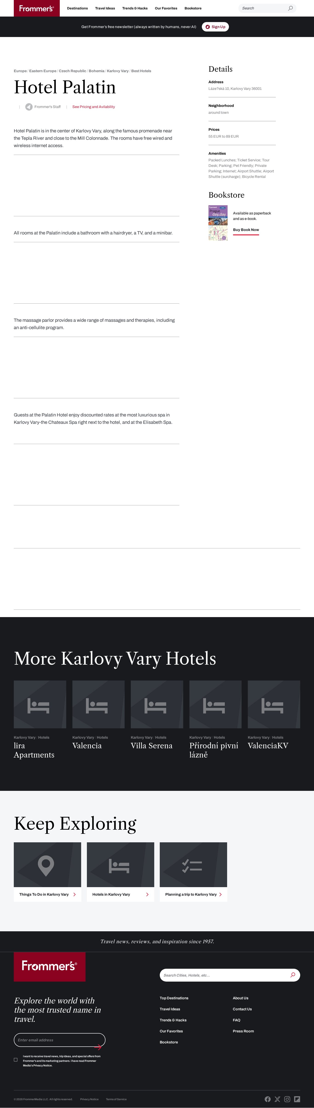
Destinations (77, 8)
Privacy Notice (89, 1099)
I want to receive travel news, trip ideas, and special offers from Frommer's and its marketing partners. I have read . (61, 1061)
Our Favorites (166, 8)
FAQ (236, 1020)
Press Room (243, 1031)
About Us (240, 998)
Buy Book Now (246, 230)
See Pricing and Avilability (93, 107)
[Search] (293, 974)
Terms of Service (116, 1099)
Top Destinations (174, 998)
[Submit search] (292, 8)
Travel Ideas (105, 8)
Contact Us (242, 1009)
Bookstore (193, 8)
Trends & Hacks (135, 8)
